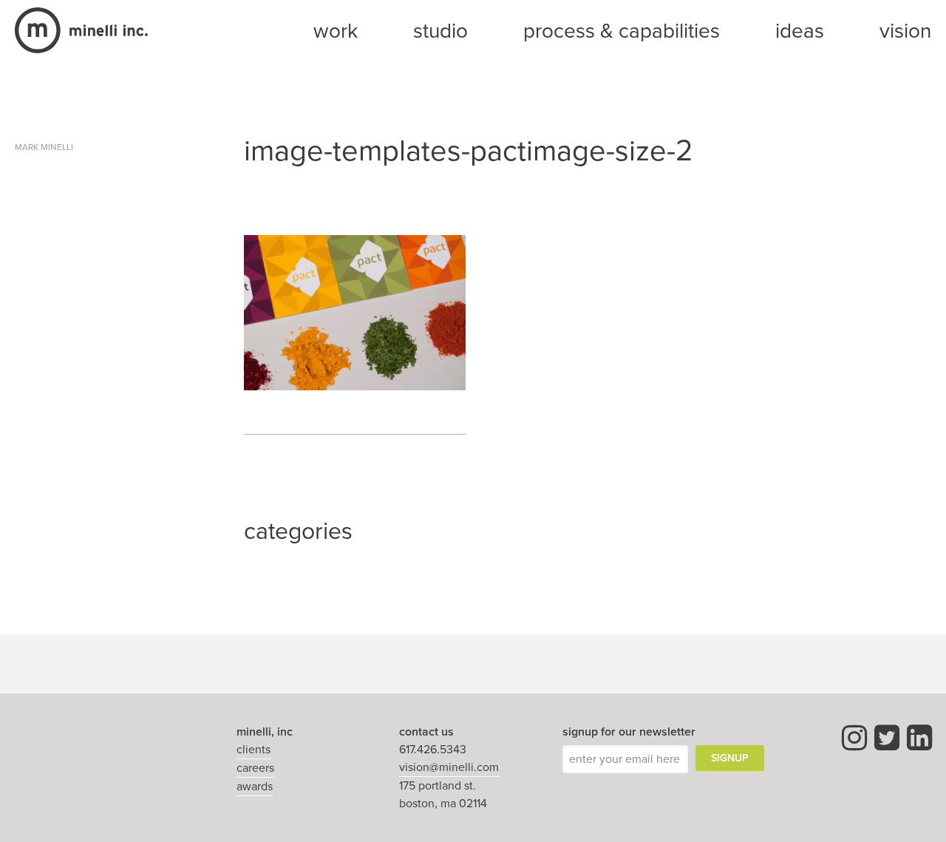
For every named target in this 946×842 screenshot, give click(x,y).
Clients (253, 749)
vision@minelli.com (449, 767)
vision (905, 31)
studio (440, 31)
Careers (255, 768)
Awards (254, 786)
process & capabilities (621, 31)
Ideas (799, 31)
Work (335, 31)
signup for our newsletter (628, 731)
